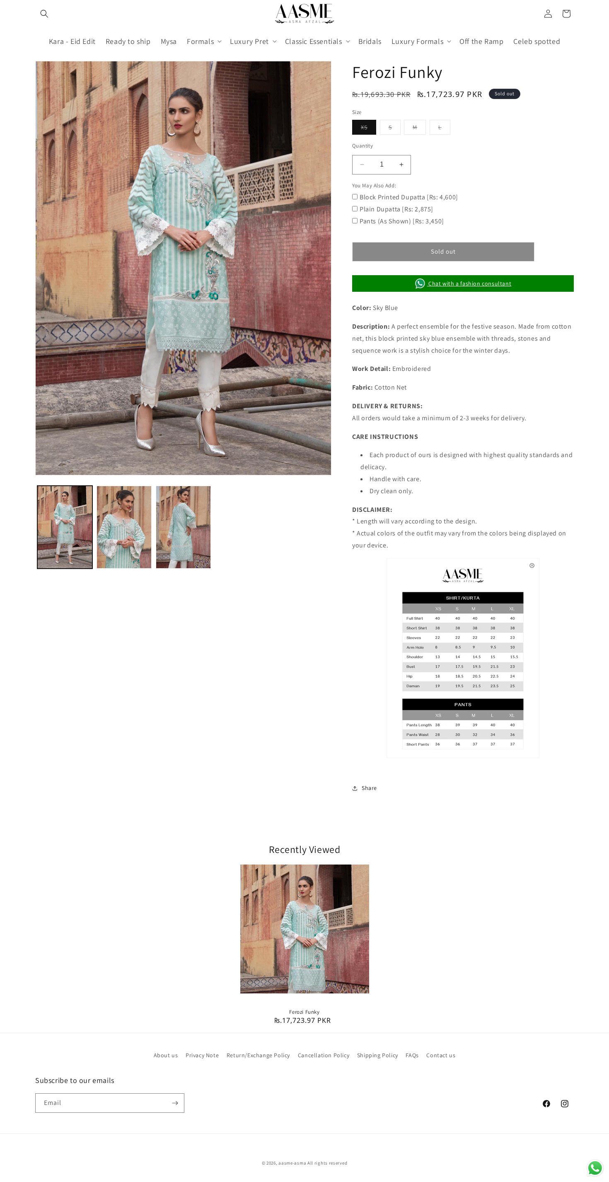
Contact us (440, 1055)
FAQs (412, 1055)
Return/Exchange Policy (258, 1055)
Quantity (362, 145)
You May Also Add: (374, 185)
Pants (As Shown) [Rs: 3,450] (402, 221)
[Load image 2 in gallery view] (124, 527)
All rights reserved (327, 1163)
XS (368, 129)
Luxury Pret (249, 41)
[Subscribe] (175, 1103)
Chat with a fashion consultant (469, 283)
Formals (200, 41)
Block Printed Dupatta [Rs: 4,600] (409, 197)
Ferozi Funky (304, 1012)
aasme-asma (292, 1163)
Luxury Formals (417, 41)
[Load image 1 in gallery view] (64, 527)
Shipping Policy (377, 1055)
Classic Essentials (313, 41)
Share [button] (369, 788)
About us (166, 1055)
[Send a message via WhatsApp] (595, 1168)
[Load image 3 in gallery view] (183, 527)
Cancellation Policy (323, 1055)
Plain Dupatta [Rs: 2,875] (396, 209)
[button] (44, 14)
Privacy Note (202, 1055)
